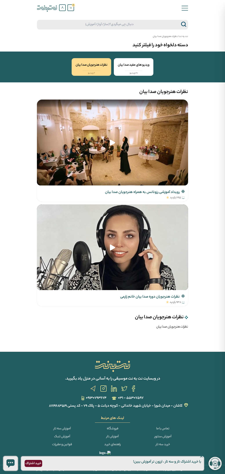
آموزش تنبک (62, 436)
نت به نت (183, 36)
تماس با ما (162, 428)
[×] (11, 463)
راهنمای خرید (112, 444)
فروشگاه (112, 428)
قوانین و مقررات (62, 444)
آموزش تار (112, 436)
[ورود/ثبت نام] (62, 7)
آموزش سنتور (162, 436)
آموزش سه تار (62, 428)
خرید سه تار (163, 444)
